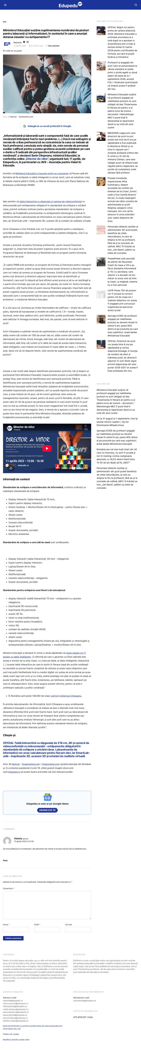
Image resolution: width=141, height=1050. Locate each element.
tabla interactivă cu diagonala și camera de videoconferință (51, 201)
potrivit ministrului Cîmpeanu (66, 695)
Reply (5, 860)
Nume (6, 924)
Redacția (17, 42)
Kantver (13, 117)
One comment (53, 46)
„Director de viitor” (36, 158)
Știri (4, 22)
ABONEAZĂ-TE (47, 810)
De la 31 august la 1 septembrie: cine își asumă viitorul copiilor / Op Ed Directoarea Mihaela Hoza (117, 422)
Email (37, 924)
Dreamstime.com (26, 117)
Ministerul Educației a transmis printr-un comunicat (41, 173)
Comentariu (8, 888)
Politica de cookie (11, 1034)
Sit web (68, 924)
